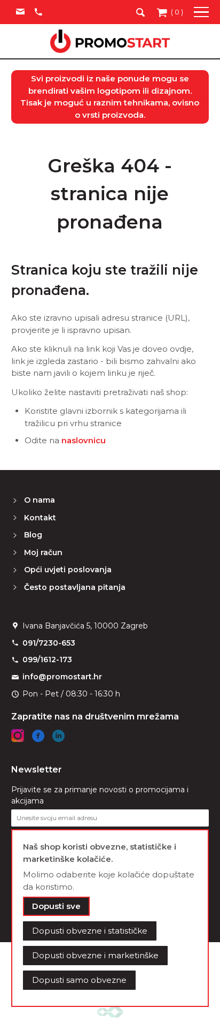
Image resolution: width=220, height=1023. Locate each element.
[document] (110, 918)
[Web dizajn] (110, 1011)
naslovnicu (83, 440)
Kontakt (40, 517)
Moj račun (43, 552)
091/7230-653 (48, 643)
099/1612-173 (47, 659)
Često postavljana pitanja (74, 587)
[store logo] (109, 41)
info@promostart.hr (62, 676)
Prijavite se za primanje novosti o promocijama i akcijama (99, 795)
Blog (33, 535)
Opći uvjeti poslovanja (68, 569)
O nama (39, 500)
